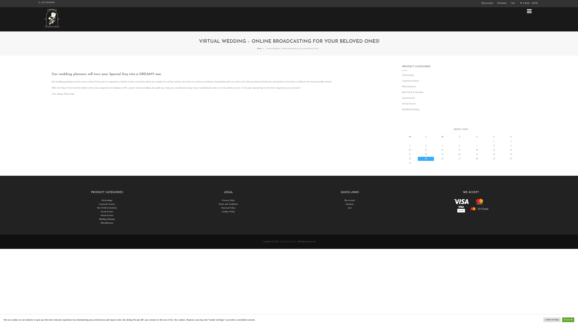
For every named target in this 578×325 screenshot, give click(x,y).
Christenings (408, 75)
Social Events (408, 98)
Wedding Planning (410, 109)
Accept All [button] (568, 320)
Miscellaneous (409, 86)
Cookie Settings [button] (552, 320)
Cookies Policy (228, 211)
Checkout (502, 3)
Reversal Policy (228, 208)
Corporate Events (410, 80)
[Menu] (529, 11)
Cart (513, 3)
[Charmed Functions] (52, 30)
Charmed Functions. (288, 241)
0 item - (530, 3)
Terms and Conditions (228, 204)
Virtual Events (409, 103)
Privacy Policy (228, 200)
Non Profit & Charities (412, 92)
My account (487, 3)
